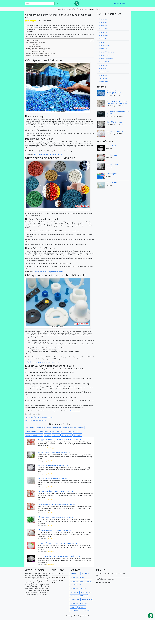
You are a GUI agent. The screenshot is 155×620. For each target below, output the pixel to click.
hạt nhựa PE (60, 431)
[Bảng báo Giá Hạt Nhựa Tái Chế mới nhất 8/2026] (31, 519)
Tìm (56, 3)
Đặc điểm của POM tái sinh (36, 46)
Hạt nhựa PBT (30, 427)
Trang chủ (59, 9)
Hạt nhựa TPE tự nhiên (106, 58)
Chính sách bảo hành (58, 577)
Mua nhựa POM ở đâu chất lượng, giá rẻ (38, 55)
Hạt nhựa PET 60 (104, 55)
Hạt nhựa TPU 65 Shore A (106, 52)
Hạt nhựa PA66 (103, 35)
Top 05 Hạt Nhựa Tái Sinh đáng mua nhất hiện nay (47, 272)
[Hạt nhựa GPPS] (101, 166)
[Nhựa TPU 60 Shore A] (101, 124)
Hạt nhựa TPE (103, 49)
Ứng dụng (83, 9)
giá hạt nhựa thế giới (69, 427)
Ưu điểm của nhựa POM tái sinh (37, 50)
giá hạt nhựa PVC (31, 431)
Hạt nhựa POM (103, 82)
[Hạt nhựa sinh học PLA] (101, 133)
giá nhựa (81, 427)
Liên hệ (97, 9)
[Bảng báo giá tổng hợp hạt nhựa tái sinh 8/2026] (31, 493)
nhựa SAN (56, 435)
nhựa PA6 (48, 435)
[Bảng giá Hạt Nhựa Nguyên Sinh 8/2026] (31, 480)
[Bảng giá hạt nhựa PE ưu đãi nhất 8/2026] (31, 467)
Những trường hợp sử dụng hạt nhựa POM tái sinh (41, 53)
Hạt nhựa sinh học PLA (114, 131)
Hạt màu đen (103, 19)
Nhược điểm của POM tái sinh (37, 51)
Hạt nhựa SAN (103, 75)
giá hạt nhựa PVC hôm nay (34, 435)
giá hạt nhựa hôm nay (54, 427)
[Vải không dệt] (101, 176)
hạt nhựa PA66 (75, 600)
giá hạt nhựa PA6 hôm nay (79, 596)
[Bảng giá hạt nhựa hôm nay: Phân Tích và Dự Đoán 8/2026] (31, 442)
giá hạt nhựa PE (66, 435)
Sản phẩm (75, 9)
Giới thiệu (67, 9)
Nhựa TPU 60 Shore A (114, 122)
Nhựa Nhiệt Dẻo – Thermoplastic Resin (114, 92)
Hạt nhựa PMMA (104, 45)
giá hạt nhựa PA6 (85, 592)
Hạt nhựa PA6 (103, 32)
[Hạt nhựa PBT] (101, 185)
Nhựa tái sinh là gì (34, 44)
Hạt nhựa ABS (103, 22)
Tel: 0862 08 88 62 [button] (119, 3)
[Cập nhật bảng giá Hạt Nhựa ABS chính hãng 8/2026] (31, 545)
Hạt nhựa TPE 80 (104, 62)
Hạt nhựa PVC (103, 68)
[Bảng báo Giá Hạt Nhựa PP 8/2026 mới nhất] (31, 454)
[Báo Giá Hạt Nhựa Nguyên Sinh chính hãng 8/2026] (31, 506)
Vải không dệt (103, 78)
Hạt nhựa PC (102, 42)
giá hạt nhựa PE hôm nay (46, 431)
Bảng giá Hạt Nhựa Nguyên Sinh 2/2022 (37, 420)
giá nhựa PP (77, 435)
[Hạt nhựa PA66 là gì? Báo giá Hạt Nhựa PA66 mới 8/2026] (31, 558)
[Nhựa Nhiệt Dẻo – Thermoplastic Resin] (101, 93)
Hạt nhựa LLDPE (104, 72)
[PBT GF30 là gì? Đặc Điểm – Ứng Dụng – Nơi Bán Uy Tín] (101, 103)
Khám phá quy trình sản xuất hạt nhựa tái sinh (48, 154)
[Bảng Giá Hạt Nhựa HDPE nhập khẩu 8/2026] (31, 532)
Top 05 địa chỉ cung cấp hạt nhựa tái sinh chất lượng (43, 362)
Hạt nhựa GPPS (103, 29)
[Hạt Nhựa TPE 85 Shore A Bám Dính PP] (101, 114)
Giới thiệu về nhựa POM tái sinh (36, 42)
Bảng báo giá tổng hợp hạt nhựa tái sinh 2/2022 (39, 417)
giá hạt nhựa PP (71, 431)
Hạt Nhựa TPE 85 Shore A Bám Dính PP (117, 113)
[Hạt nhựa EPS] (101, 148)
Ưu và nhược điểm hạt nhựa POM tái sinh (38, 48)
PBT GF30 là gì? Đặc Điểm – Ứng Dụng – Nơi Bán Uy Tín (116, 102)
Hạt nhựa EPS (103, 25)
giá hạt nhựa (41, 427)
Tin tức (91, 9)
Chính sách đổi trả (57, 574)
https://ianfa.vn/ (75, 411)
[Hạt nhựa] (76, 3)
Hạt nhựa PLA (103, 65)
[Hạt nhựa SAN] (101, 157)
